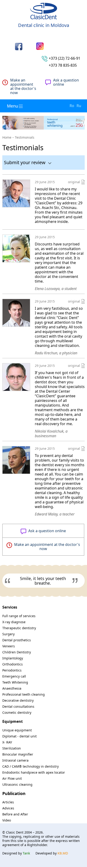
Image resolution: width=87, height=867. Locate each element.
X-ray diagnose (14, 622)
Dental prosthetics (16, 640)
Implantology (12, 658)
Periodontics (12, 670)
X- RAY (7, 742)
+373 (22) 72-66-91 (64, 58)
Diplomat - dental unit (19, 736)
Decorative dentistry (18, 700)
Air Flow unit (12, 778)
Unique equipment (17, 730)
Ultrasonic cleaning (17, 784)
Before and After (15, 814)
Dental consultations (18, 706)
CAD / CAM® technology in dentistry (30, 766)
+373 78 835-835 (63, 65)
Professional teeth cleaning (23, 694)
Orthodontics (12, 664)
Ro (72, 105)
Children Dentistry (16, 652)
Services (9, 607)
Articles (8, 802)
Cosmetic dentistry (16, 712)
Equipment (12, 721)
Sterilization (11, 748)
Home (6, 137)
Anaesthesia (11, 688)
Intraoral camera (15, 760)
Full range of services (18, 616)
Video (6, 820)
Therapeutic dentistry (19, 628)
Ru (79, 105)
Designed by (16, 853)
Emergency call (14, 676)
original (74, 182)
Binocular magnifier (17, 754)
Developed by (51, 853)
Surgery (8, 634)
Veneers (8, 646)
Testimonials (24, 137)
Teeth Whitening (15, 682)
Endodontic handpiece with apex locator (33, 772)
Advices (8, 808)
